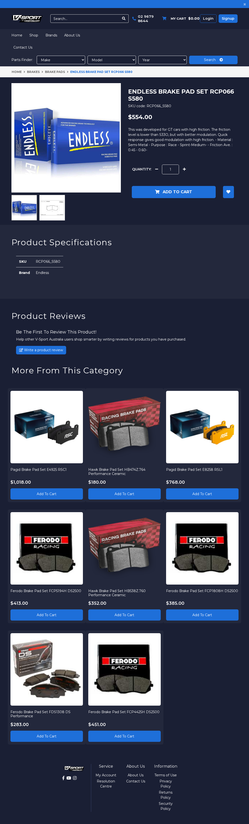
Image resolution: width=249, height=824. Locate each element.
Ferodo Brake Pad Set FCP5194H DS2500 (45, 591)
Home (16, 35)
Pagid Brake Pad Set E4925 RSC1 (38, 469)
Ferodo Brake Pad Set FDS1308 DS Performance (40, 714)
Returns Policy (165, 795)
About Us (72, 35)
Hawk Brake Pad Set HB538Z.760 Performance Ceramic (117, 593)
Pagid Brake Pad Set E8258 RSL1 (194, 469)
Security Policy (166, 806)
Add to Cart (176, 192)
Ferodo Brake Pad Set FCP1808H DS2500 (202, 591)
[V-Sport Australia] (27, 18)
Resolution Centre (106, 784)
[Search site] (124, 18)
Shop (33, 35)
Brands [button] (51, 35)
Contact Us (22, 47)
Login (208, 18)
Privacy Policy (166, 784)
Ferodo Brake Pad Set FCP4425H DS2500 (124, 712)
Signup (228, 18)
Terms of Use (165, 775)
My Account (106, 775)
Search (212, 60)
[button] (228, 192)
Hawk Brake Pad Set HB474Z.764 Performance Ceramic (116, 471)
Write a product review (43, 350)
